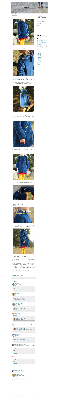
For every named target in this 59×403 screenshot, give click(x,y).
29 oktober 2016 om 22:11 (22, 339)
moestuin (42, 45)
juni (38, 58)
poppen (45, 45)
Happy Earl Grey (15, 303)
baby (42, 44)
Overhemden (38, 47)
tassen (41, 46)
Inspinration (14, 370)
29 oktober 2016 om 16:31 (23, 323)
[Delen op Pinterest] (23, 278)
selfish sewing (40, 43)
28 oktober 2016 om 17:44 (22, 288)
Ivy (13, 283)
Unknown (14, 374)
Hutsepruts (14, 293)
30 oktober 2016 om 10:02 (19, 374)
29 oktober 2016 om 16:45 (22, 318)
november (39, 54)
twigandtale (45, 46)
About (15, 13)
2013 (38, 64)
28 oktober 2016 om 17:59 (19, 293)
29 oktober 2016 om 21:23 (23, 344)
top (43, 43)
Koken (38, 44)
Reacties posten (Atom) (17, 395)
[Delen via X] (22, 278)
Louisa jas (16, 204)
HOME (12, 13)
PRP (40, 44)
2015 (38, 62)
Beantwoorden (15, 285)
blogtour (44, 44)
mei (38, 59)
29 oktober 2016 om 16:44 (22, 328)
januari (39, 61)
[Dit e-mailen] (20, 278)
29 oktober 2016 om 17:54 (18, 334)
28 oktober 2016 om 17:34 (17, 283)
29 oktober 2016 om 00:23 (20, 303)
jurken (44, 40)
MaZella (14, 313)
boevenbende (16, 288)
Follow (38, 25)
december (39, 53)
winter (37, 42)
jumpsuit (39, 46)
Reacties (15, 348)
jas (46, 44)
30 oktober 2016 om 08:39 (19, 370)
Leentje (14, 334)
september (39, 57)
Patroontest (40, 40)
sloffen (45, 47)
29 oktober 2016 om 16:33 (22, 298)
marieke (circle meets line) (16, 344)
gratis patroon (41, 42)
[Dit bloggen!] (21, 278)
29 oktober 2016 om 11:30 (18, 313)
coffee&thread (45, 42)
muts (43, 47)
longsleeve (39, 45)
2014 (38, 63)
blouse (41, 47)
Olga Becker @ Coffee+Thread (16, 323)
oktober (39, 55)
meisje (42, 39)
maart (39, 60)
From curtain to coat (40, 56)
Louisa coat (16, 275)
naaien (38, 39)
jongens (46, 39)
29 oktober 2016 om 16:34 (22, 308)
